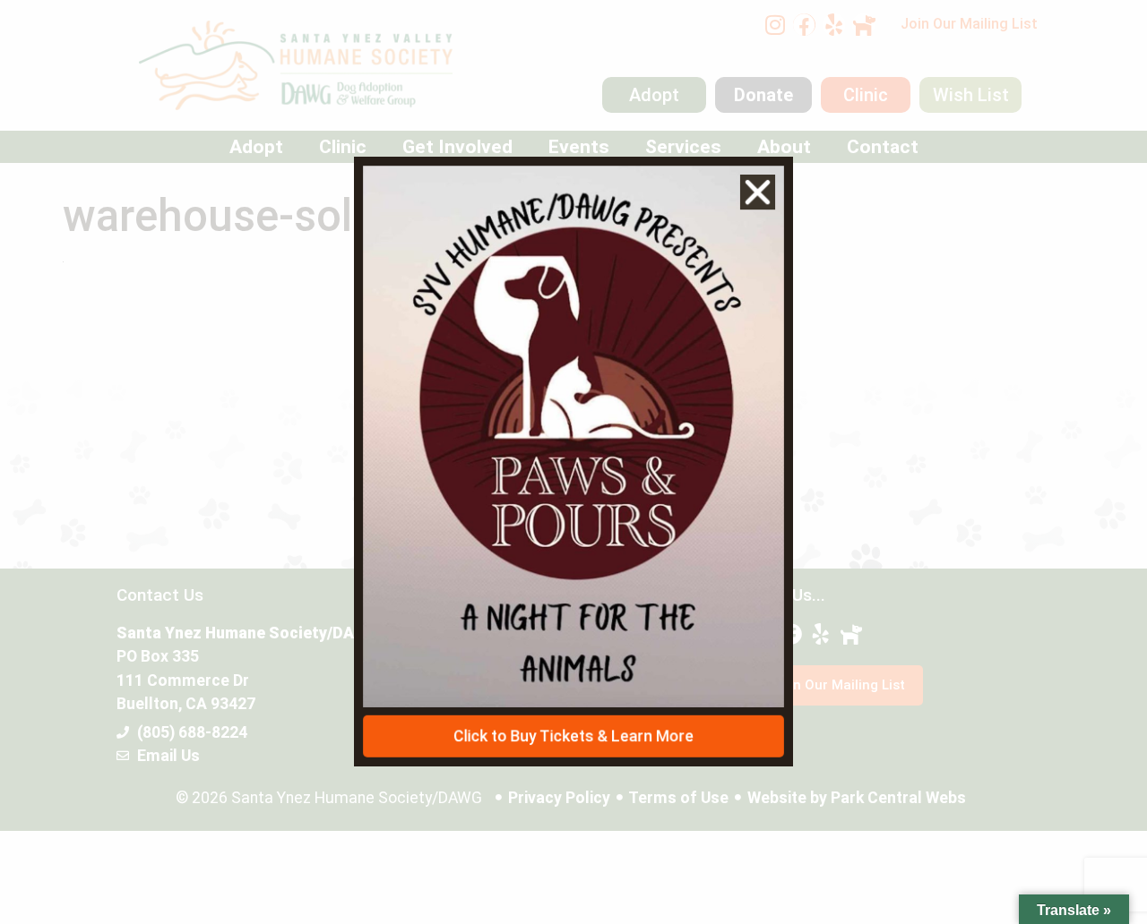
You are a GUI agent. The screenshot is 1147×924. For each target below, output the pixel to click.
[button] (762, 186)
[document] (573, 462)
